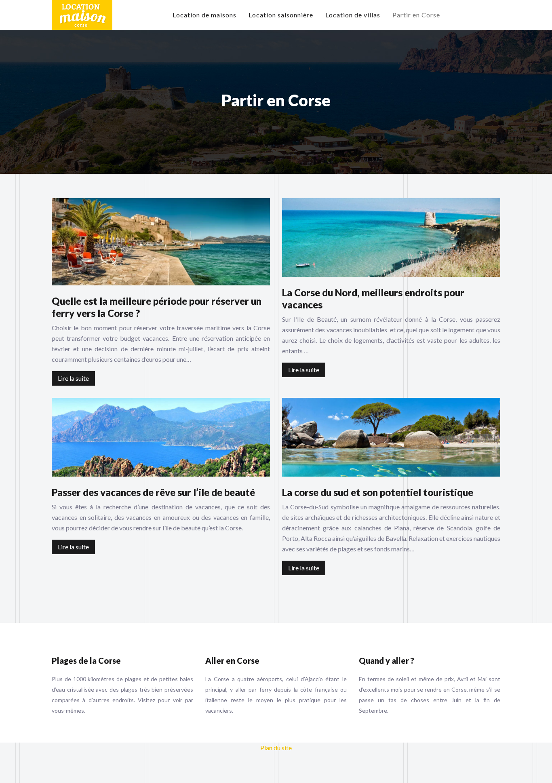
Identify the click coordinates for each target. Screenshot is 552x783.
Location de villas (352, 15)
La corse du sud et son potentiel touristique (377, 492)
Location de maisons (204, 15)
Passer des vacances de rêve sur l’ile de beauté (153, 492)
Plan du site (276, 747)
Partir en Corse (416, 15)
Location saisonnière (281, 15)
